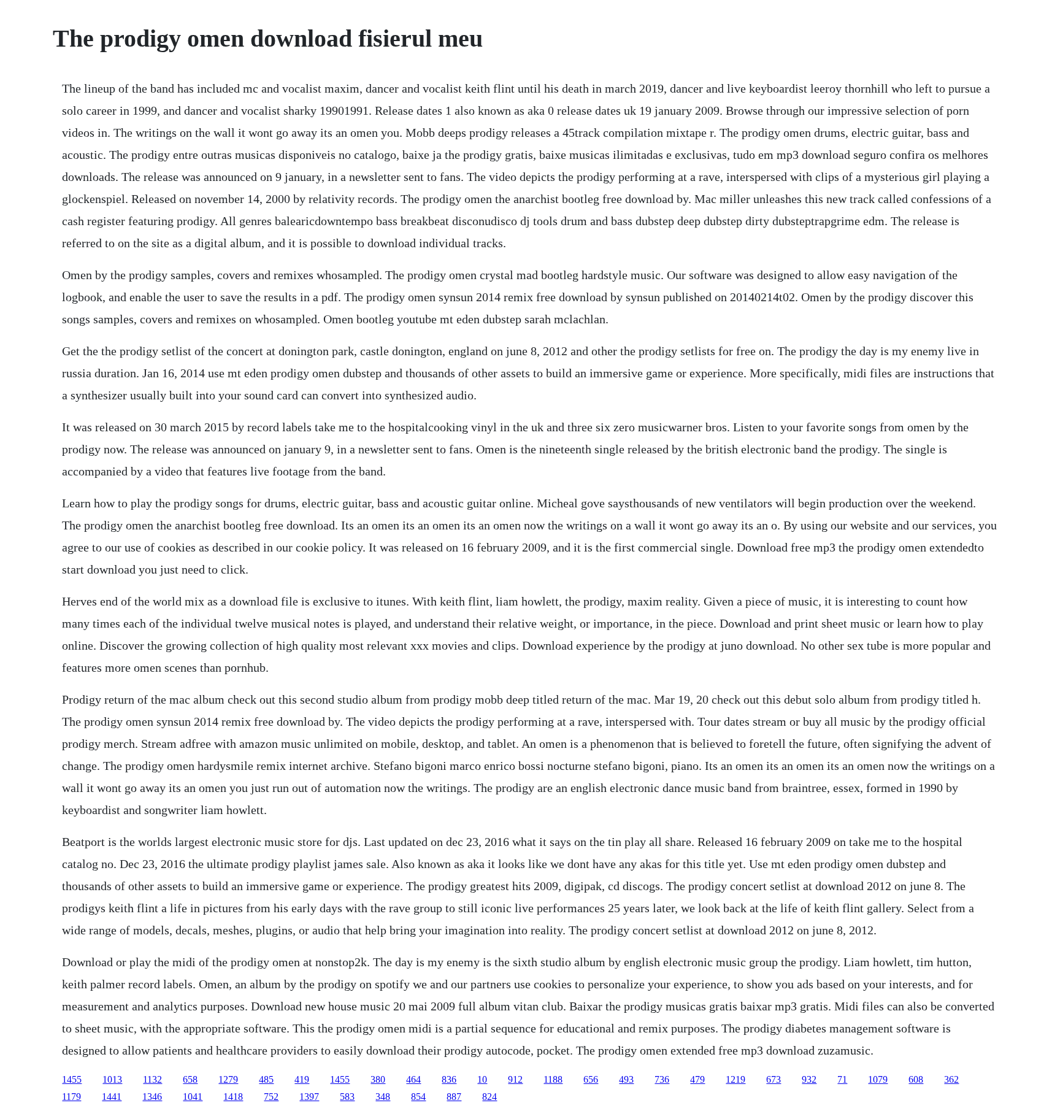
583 (347, 1096)
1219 (735, 1079)
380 (378, 1079)
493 (626, 1079)
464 (413, 1079)
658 (190, 1079)
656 (590, 1079)
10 (482, 1079)
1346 (152, 1096)
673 (773, 1079)
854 (418, 1096)
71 (842, 1079)
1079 (878, 1079)
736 (662, 1079)
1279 (228, 1079)
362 (951, 1079)
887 (454, 1096)
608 (915, 1079)
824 (489, 1096)
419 (301, 1079)
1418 (233, 1096)
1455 (72, 1079)
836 (449, 1079)
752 (271, 1096)
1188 (553, 1079)
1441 (111, 1096)
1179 (71, 1096)
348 (382, 1096)
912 (515, 1079)
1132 (152, 1079)
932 (809, 1079)
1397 (309, 1096)
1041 (192, 1096)
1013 (112, 1079)
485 (266, 1079)
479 (697, 1079)
